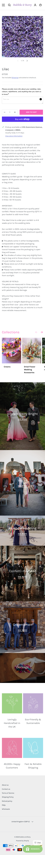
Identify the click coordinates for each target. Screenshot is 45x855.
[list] (22, 36)
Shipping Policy (8, 797)
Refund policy (7, 801)
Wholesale (6, 809)
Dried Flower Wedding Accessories (29, 370)
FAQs (4, 805)
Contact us (6, 789)
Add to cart (31, 112)
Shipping (15, 78)
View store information (13, 136)
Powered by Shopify (22, 841)
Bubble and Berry (24, 837)
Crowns (7, 367)
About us (5, 785)
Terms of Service (8, 793)
